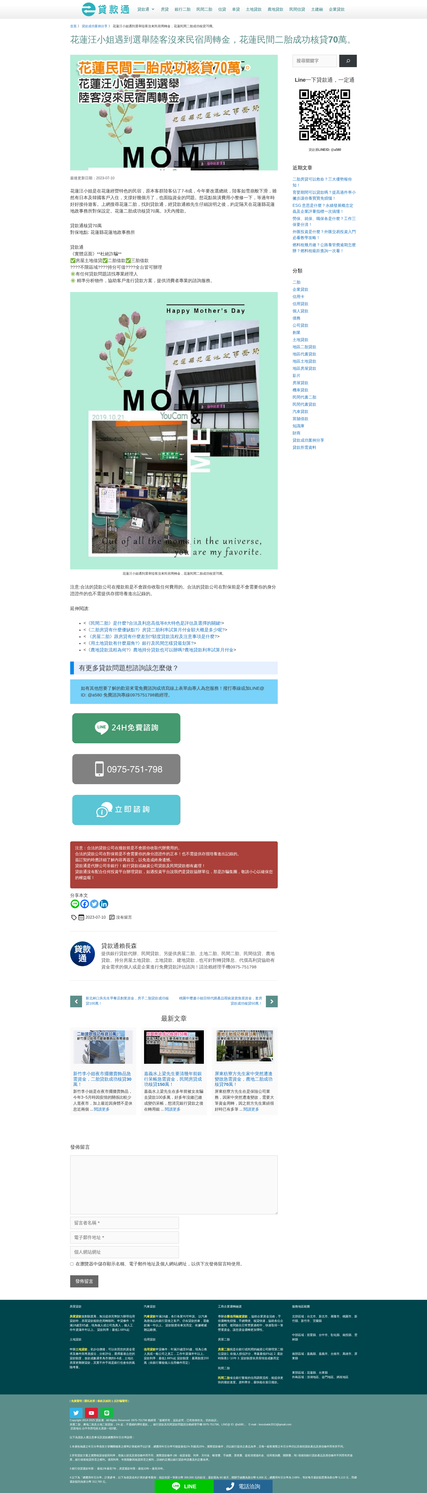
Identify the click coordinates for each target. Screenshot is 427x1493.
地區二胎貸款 (304, 347)
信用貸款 (300, 304)
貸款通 (143, 9)
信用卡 (298, 296)
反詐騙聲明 (121, 1400)
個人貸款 (300, 311)
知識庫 (298, 426)
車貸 (236, 9)
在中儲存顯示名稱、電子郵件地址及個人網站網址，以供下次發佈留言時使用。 (160, 1263)
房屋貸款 (300, 383)
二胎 (296, 282)
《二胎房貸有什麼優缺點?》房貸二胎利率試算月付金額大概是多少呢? (155, 629)
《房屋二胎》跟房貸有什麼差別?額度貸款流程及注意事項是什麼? (152, 636)
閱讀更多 (102, 1109)
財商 (296, 433)
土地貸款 (254, 9)
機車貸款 (300, 390)
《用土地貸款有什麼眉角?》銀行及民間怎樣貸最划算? (139, 643)
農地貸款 (275, 9)
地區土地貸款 (304, 361)
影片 (296, 375)
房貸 (165, 9)
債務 (296, 318)
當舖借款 (300, 419)
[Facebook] (84, 904)
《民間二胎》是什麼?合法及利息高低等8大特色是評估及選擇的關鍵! (153, 623)
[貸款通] (107, 9)
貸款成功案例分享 (94, 26)
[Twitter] (94, 904)
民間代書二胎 (304, 397)
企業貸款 (337, 9)
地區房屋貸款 (304, 368)
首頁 (73, 26)
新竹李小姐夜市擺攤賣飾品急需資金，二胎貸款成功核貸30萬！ (102, 1079)
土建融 (317, 9)
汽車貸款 (300, 411)
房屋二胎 (224, 1349)
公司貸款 (300, 325)
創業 (296, 332)
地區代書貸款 (304, 354)
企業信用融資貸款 (236, 1316)
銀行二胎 (183, 9)
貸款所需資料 (304, 447)
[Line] (75, 904)
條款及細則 (104, 1400)
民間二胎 (204, 9)
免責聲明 (76, 1400)
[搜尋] (348, 61)
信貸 (222, 9)
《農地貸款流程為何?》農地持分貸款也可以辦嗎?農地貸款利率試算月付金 (160, 649)
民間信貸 (297, 9)
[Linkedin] (104, 904)
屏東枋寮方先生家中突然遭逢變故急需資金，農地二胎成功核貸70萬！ (244, 1079)
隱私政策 (89, 1400)
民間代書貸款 (304, 404)
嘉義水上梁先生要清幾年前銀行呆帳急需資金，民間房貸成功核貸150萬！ (173, 1079)
